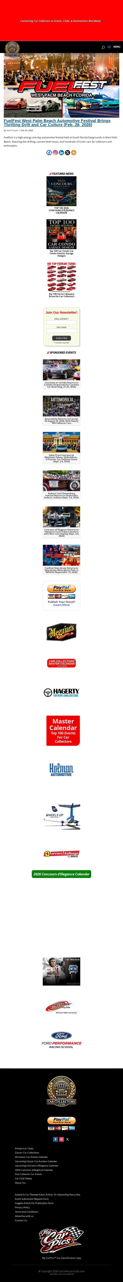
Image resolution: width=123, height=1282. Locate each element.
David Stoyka (12, 130)
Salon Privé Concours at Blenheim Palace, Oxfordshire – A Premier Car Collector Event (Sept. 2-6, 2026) (61, 458)
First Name (61, 327)
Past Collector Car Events (28, 1174)
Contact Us (21, 1220)
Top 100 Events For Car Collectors (63, 731)
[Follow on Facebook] (55, 1139)
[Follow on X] (67, 1139)
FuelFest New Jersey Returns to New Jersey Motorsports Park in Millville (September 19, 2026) (61, 570)
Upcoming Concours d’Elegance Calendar (36, 1166)
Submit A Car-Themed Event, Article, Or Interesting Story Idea (47, 1194)
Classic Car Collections (27, 1153)
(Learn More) (61, 604)
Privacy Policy (22, 1207)
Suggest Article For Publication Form (34, 1203)
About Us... (21, 1183)
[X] (67, 152)
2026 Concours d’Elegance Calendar (61, 874)
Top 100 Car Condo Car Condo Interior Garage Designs (62, 253)
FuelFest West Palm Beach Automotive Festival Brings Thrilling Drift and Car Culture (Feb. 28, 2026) (57, 123)
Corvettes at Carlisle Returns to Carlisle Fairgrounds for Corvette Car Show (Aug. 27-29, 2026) (61, 384)
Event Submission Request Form (32, 1199)
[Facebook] (49, 152)
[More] (73, 152)
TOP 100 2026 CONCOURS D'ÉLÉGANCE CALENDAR (61, 210)
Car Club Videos (23, 1178)
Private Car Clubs (24, 1148)
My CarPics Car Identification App (61, 1258)
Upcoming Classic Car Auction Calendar (36, 1161)
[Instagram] (55, 152)
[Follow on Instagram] (61, 1139)
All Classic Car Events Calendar (31, 1157)
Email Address (61, 319)
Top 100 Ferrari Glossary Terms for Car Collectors (61, 295)
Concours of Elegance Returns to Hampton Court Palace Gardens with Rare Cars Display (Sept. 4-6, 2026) (61, 532)
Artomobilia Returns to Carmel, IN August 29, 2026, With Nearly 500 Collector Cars (61, 420)
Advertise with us (24, 1216)
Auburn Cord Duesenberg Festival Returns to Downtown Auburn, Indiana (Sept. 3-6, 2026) (61, 495)
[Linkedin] (61, 152)
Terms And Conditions (26, 1212)
